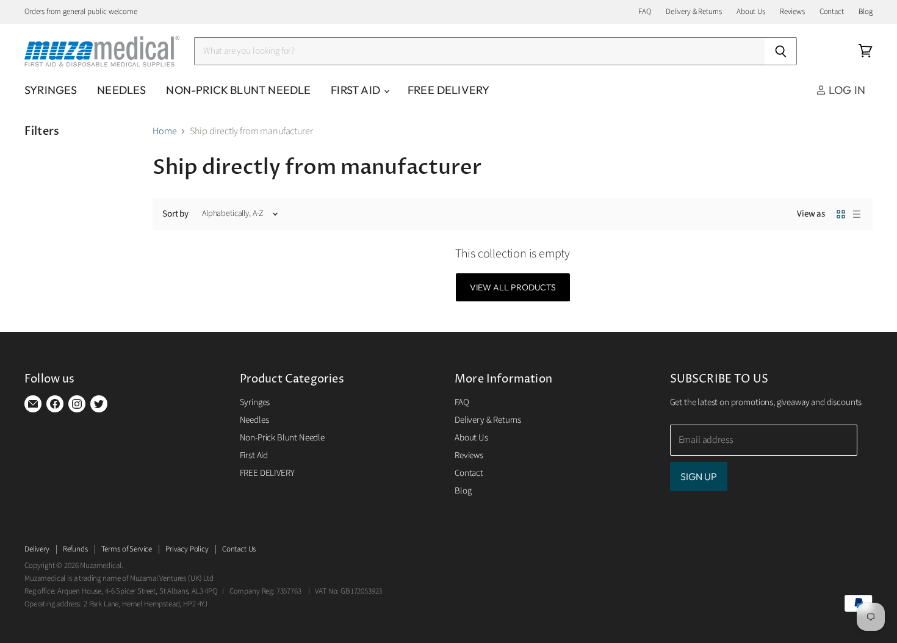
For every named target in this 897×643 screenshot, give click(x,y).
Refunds (75, 549)
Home (164, 131)
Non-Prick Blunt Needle (238, 90)
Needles (121, 90)
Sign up (698, 476)
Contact (832, 11)
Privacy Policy (187, 549)
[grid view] (841, 214)
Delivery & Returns (694, 11)
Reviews (792, 11)
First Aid (357, 90)
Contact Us (239, 549)
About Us (751, 11)
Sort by (175, 214)
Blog (866, 11)
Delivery (36, 549)
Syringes (50, 90)
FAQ (644, 11)
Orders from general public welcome (80, 11)
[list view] (857, 214)
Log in (845, 90)
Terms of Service (126, 549)
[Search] (781, 51)
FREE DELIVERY (448, 90)
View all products (513, 287)
